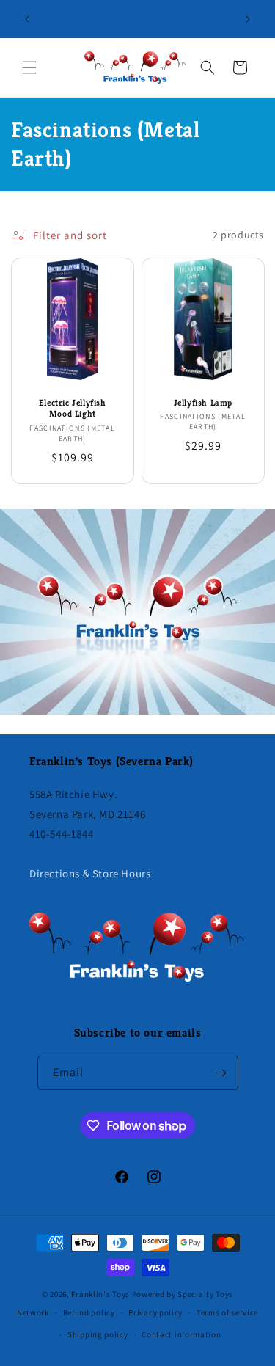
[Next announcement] (248, 19)
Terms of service (227, 1312)
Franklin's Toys (100, 1294)
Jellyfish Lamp (202, 401)
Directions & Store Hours (89, 873)
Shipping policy (97, 1334)
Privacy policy (155, 1312)
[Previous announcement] (27, 19)
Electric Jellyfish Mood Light (72, 407)
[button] (29, 67)
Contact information (181, 1334)
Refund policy (89, 1312)
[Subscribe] (221, 1073)
